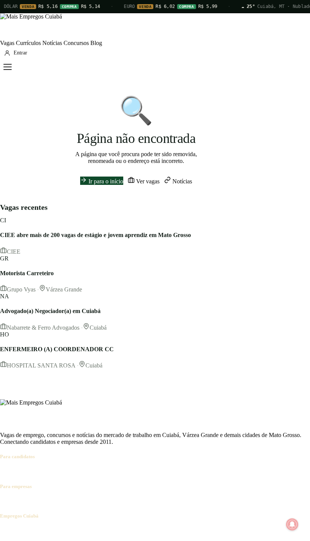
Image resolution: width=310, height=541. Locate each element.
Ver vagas (147, 181)
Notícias (52, 43)
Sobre (7, 530)
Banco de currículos (60, 501)
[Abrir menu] (7, 66)
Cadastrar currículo (47, 471)
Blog (96, 43)
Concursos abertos (94, 471)
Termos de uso (74, 530)
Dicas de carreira (181, 471)
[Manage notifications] (292, 524)
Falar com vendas (145, 501)
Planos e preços (104, 501)
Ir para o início (105, 181)
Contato (46, 530)
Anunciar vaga (17, 501)
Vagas (7, 43)
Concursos (76, 43)
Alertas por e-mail (138, 471)
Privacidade (107, 530)
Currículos (28, 43)
